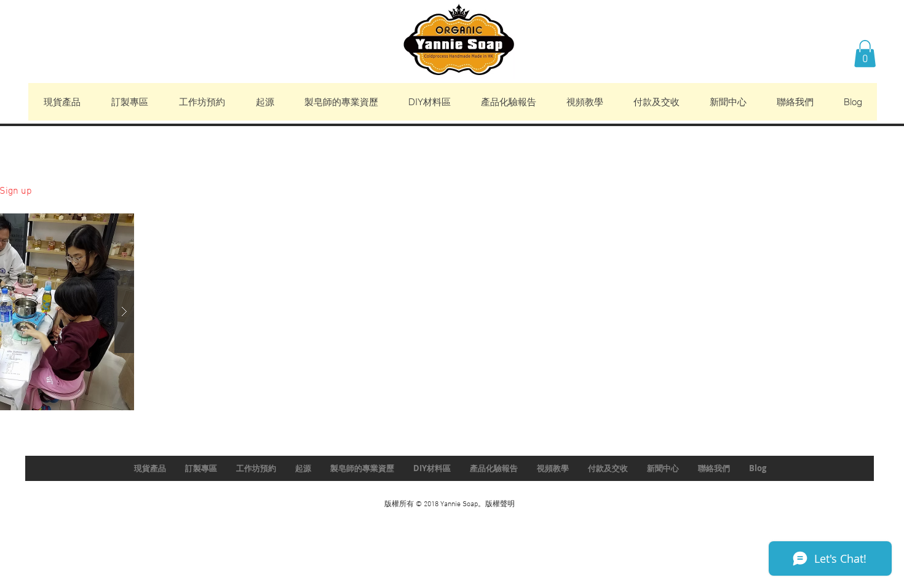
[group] (452, 143)
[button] (865, 53)
